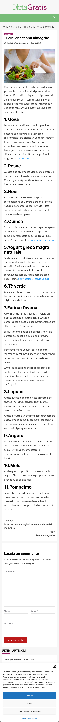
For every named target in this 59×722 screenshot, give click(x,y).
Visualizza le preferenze (29, 711)
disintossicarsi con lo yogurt (33, 278)
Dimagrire (9, 34)
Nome (7, 610)
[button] (54, 666)
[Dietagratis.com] (30, 6)
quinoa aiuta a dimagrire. (41, 239)
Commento (10, 571)
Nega (29, 703)
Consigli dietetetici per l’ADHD (19, 659)
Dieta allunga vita (45, 533)
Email (34, 610)
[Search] (54, 17)
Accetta (29, 695)
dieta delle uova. (26, 158)
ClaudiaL (9, 43)
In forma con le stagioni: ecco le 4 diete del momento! (28, 524)
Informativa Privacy (29, 718)
